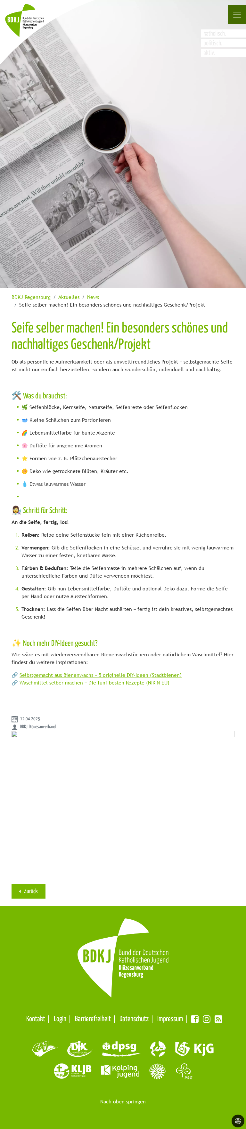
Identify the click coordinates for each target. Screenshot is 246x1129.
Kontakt (35, 1019)
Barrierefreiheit (93, 1019)
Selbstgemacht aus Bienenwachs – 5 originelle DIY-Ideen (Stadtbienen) (101, 675)
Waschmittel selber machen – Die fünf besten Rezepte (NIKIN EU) (94, 683)
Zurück (30, 891)
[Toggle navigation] (237, 14)
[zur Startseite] (31, 24)
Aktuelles (68, 297)
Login (60, 1019)
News (93, 297)
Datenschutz (134, 1019)
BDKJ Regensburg (31, 297)
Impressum (170, 1019)
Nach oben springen (123, 1102)
